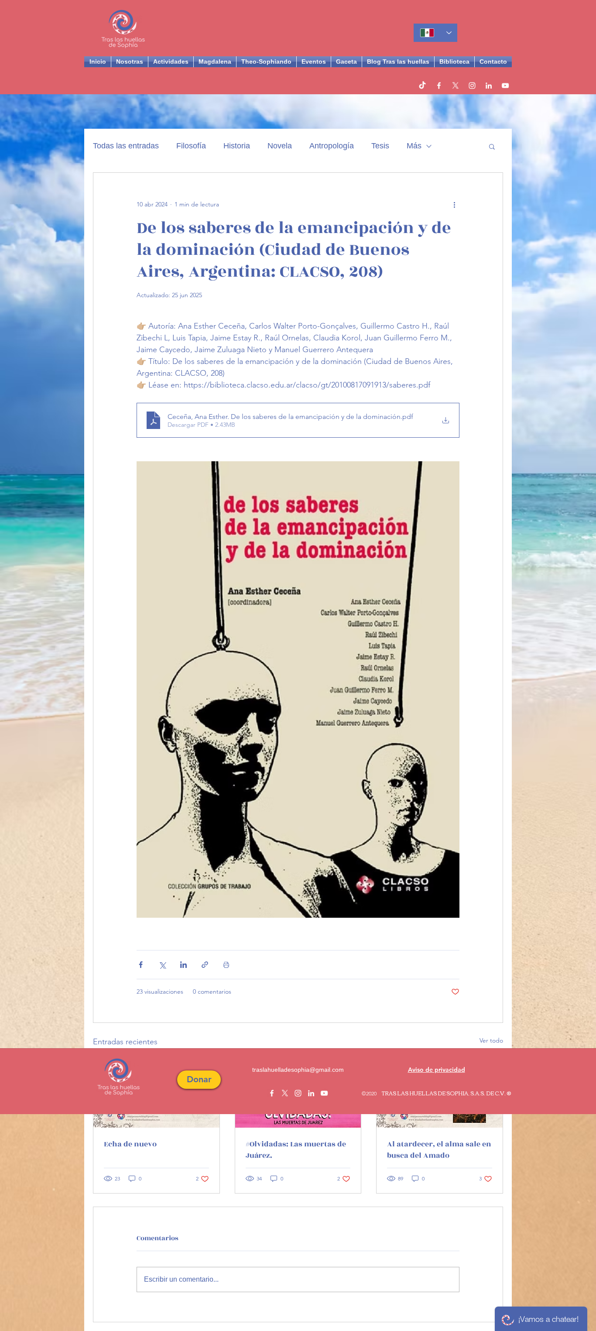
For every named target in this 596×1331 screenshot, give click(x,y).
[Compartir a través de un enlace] (205, 965)
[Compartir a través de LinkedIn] (183, 965)
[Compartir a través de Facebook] (141, 965)
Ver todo (491, 1040)
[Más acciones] (454, 204)
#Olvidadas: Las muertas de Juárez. (296, 1150)
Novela (279, 145)
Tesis (380, 145)
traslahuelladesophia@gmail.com (298, 1069)
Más (414, 145)
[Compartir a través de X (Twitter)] (162, 965)
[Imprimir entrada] (226, 965)
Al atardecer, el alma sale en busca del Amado (439, 1150)
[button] (492, 146)
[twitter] (455, 85)
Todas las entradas (126, 145)
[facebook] (439, 85)
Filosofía (191, 145)
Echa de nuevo (130, 1144)
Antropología (331, 145)
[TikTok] (422, 85)
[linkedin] (488, 85)
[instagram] (472, 85)
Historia (236, 145)
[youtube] (505, 85)
